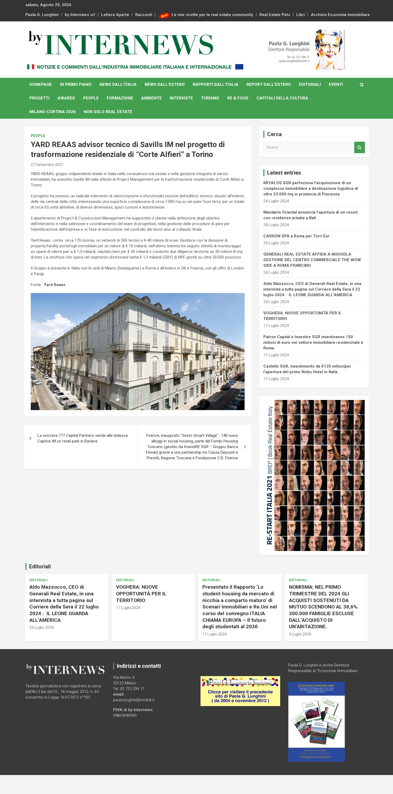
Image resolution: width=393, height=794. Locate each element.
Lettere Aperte (115, 14)
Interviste (181, 98)
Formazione (120, 98)
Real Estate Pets (274, 14)
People (91, 98)
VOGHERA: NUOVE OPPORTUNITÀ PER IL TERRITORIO (141, 593)
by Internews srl (80, 14)
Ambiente (151, 98)
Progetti (39, 98)
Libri (300, 14)
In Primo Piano (75, 84)
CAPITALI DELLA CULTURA (282, 98)
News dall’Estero (165, 84)
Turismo (210, 98)
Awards (66, 98)
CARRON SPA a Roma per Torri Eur (296, 236)
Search (359, 147)
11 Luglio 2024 (214, 634)
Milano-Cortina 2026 (52, 111)
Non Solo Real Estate (108, 111)
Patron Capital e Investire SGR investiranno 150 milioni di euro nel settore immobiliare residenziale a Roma (313, 342)
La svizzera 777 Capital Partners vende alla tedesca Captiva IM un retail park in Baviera (82, 438)
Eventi (336, 84)
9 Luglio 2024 (300, 634)
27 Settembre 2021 (47, 165)
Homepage (40, 84)
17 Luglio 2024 (128, 608)
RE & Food (237, 98)
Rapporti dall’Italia (215, 84)
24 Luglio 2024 (41, 627)
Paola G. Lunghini (42, 14)
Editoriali (310, 84)
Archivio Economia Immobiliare (340, 14)
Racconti (143, 14)
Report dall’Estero (268, 84)
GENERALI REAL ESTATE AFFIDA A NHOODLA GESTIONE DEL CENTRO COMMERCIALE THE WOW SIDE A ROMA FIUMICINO (312, 260)
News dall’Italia (118, 84)
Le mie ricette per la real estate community (212, 14)
